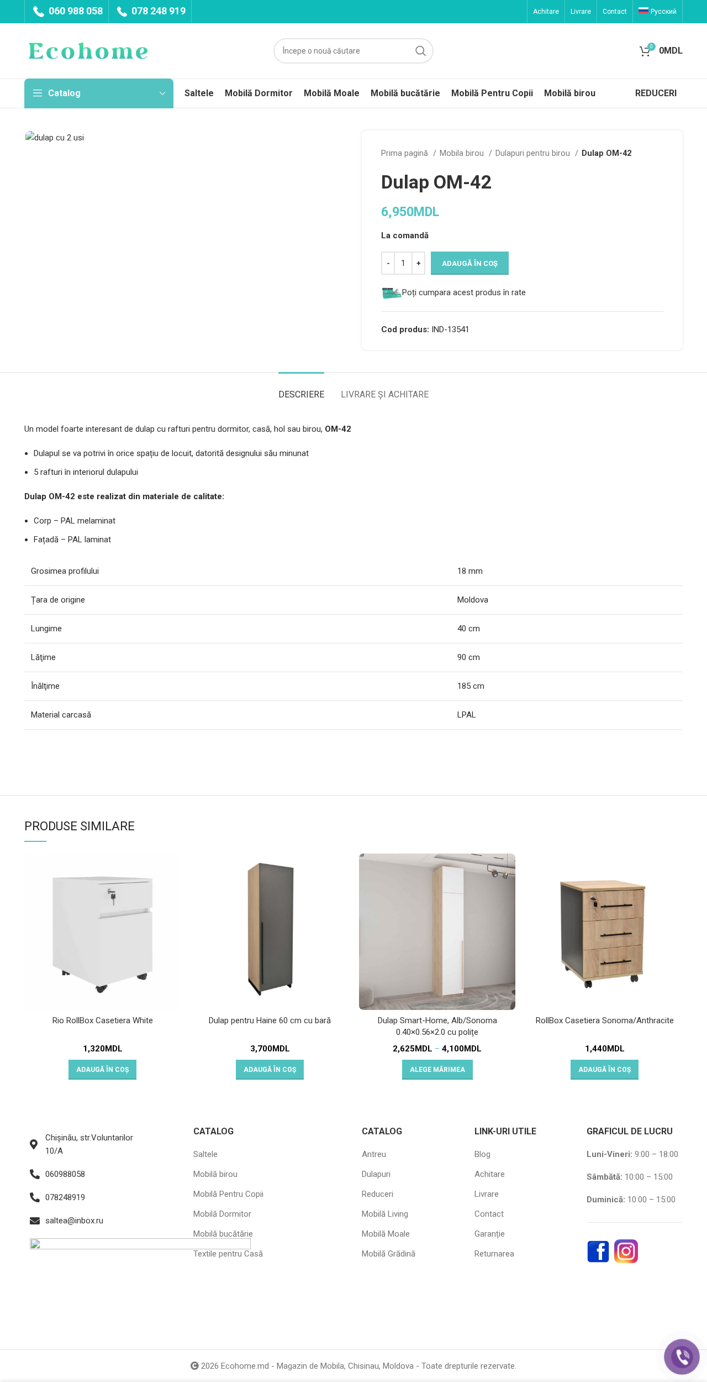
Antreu (374, 1154)
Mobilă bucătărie (223, 1234)
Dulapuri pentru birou (533, 153)
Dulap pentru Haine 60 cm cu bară (270, 1020)
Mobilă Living (385, 1214)
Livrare (486, 1194)
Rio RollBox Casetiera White (102, 1020)
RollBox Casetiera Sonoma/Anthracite (605, 1020)
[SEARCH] (421, 51)
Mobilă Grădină (388, 1254)
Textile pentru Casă (228, 1254)
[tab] (301, 389)
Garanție (489, 1234)
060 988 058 (74, 11)
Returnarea (494, 1254)
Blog (482, 1154)
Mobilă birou (215, 1174)
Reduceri (377, 1194)
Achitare (489, 1174)
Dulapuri (376, 1174)
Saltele (205, 1154)
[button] (102, 1070)
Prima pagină (405, 153)
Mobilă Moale (386, 1234)
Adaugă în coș (470, 263)
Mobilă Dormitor (222, 1214)
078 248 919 (157, 11)
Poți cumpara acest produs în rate (464, 292)
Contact (489, 1214)
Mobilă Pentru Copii (228, 1194)
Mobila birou (463, 153)
